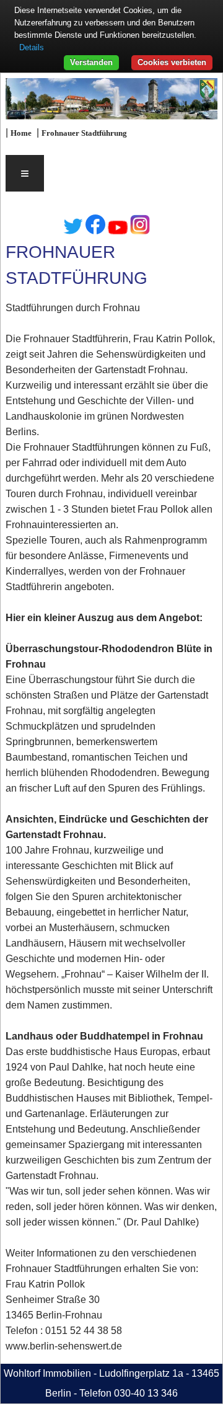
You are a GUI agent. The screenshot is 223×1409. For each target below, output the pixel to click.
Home (21, 133)
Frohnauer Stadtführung (84, 133)
